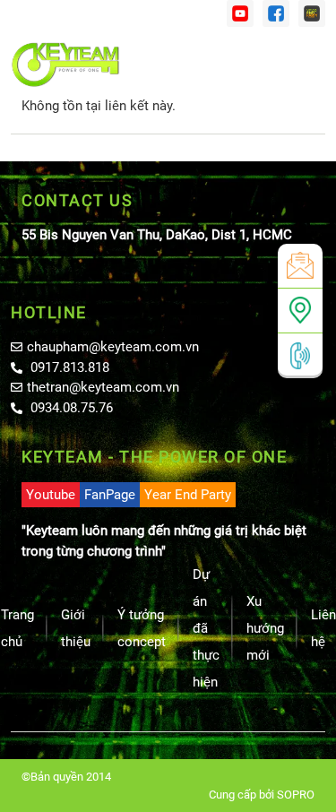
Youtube (50, 495)
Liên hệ (323, 628)
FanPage (109, 495)
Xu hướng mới (265, 628)
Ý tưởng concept (141, 628)
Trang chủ (17, 628)
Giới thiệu (75, 628)
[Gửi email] (300, 266)
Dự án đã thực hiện (206, 628)
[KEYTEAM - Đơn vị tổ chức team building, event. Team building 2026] (65, 64)
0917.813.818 (68, 367)
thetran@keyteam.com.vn (103, 387)
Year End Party (187, 495)
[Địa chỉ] (300, 311)
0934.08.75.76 (70, 408)
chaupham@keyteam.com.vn (113, 347)
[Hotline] (300, 355)
